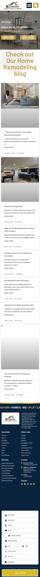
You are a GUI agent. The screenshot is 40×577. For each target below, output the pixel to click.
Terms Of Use (25, 455)
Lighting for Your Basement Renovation (19, 305)
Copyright (24, 445)
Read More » (9, 147)
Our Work (4, 440)
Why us (4, 438)
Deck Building (6, 473)
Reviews (23, 440)
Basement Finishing (7, 468)
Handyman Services (7, 475)
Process (4, 445)
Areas (3, 448)
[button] (29, 5)
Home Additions (6, 471)
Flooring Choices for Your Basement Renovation (18, 254)
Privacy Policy (25, 450)
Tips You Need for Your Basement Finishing (17, 375)
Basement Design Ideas (13, 206)
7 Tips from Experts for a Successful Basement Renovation (17, 133)
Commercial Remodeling (9, 478)
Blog (3, 453)
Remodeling (5, 443)
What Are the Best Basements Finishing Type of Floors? (19, 229)
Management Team (26, 443)
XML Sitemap (5, 455)
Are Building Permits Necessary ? (17, 281)
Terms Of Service (26, 453)
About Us (4, 435)
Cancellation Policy (26, 448)
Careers (23, 438)
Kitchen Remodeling (7, 463)
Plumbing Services (7, 480)
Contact (23, 435)
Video (3, 450)
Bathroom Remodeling (8, 466)
